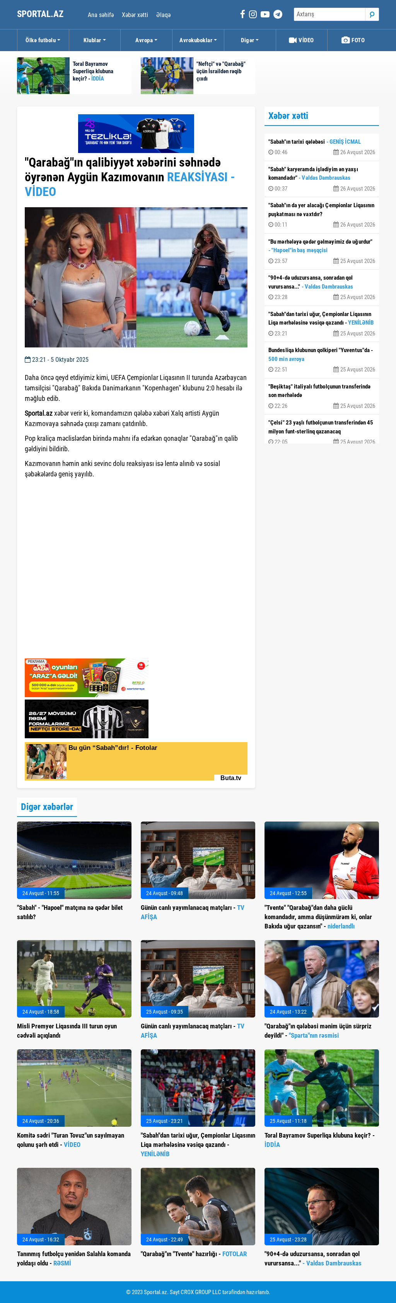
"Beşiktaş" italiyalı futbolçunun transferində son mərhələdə (321, 396)
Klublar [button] (92, 40)
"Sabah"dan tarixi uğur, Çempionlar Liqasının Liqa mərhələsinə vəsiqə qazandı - (321, 324)
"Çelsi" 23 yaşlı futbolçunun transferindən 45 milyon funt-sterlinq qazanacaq (321, 432)
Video (305, 40)
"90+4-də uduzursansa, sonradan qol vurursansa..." (321, 287)
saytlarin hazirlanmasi (56, 650)
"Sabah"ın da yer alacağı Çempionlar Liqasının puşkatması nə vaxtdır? (321, 215)
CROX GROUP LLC (201, 1292)
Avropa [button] (144, 40)
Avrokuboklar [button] (195, 40)
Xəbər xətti (135, 15)
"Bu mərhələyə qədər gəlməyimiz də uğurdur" (321, 251)
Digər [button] (247, 40)
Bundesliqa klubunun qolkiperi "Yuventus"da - (321, 360)
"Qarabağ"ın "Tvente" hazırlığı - (194, 1254)
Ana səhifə (101, 15)
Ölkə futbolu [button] (41, 40)
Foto (357, 40)
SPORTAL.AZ (41, 14)
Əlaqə (163, 15)
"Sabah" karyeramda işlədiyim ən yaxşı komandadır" (321, 179)
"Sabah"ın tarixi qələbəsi (321, 147)
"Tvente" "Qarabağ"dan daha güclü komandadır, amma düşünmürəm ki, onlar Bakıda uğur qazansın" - (318, 917)
